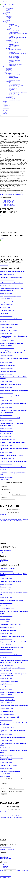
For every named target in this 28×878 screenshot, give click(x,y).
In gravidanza (9, 68)
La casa (8, 9)
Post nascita (8, 69)
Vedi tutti (8, 12)
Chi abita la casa (10, 10)
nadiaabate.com (4, 560)
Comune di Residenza (6, 494)
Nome (2, 486)
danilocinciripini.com (5, 561)
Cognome (3, 489)
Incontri (8, 48)
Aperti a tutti (9, 70)
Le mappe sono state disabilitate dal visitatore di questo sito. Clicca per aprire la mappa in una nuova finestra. (14, 520)
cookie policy (3, 552)
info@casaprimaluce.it (5, 550)
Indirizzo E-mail (5, 492)
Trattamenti (8, 40)
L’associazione (9, 8)
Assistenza (8, 22)
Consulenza (8, 29)
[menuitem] (15, 9)
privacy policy (10, 552)
